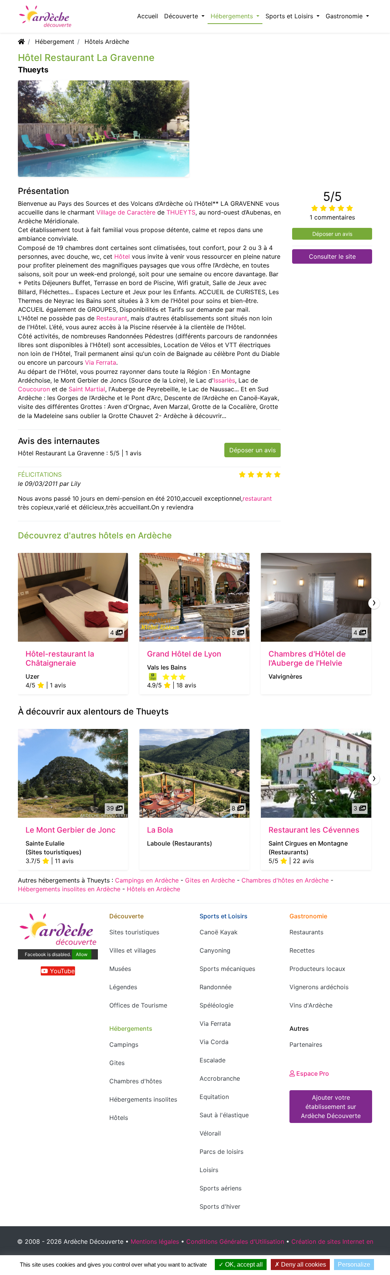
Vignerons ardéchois (318, 987)
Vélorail (210, 1133)
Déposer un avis (252, 450)
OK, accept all (243, 1264)
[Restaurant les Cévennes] (316, 773)
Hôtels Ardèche (107, 41)
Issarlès (224, 380)
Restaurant (111, 318)
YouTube (61, 971)
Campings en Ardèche (147, 880)
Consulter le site (332, 256)
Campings (123, 1044)
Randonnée (216, 987)
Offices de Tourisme (138, 1005)
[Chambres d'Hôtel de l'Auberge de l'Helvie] (316, 597)
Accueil (147, 16)
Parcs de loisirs (221, 1151)
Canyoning (215, 950)
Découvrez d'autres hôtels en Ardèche (95, 535)
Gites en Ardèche (210, 880)
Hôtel (122, 256)
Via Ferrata (100, 362)
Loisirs (209, 1170)
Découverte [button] (182, 16)
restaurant (257, 498)
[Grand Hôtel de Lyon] (194, 597)
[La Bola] (194, 773)
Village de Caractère (125, 212)
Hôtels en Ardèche (153, 889)
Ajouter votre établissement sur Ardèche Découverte (331, 1107)
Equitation (214, 1096)
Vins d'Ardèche (310, 1005)
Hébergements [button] (233, 16)
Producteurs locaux (317, 968)
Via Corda (214, 1042)
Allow (82, 954)
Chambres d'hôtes (135, 1081)
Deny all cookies (303, 1264)
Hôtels (118, 1117)
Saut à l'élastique (224, 1115)
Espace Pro (312, 1073)
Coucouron (34, 389)
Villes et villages (132, 950)
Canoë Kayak (219, 932)
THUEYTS (180, 212)
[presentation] (374, 603)
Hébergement (54, 41)
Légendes (123, 987)
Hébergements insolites (143, 1099)
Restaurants (306, 932)
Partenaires (305, 1044)
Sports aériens (220, 1188)
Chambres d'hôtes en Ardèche (285, 880)
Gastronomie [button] (345, 16)
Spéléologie (216, 1005)
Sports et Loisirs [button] (290, 16)
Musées (120, 968)
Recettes (302, 950)
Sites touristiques (134, 932)
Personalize (354, 1264)
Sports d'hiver (220, 1206)
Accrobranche (220, 1078)
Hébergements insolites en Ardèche (69, 889)
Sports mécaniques (227, 968)
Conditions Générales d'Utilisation (235, 1241)
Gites (117, 1063)
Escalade (212, 1060)
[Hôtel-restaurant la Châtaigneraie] (73, 597)
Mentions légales (155, 1241)
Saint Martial (87, 389)
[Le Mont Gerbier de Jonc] (73, 773)
